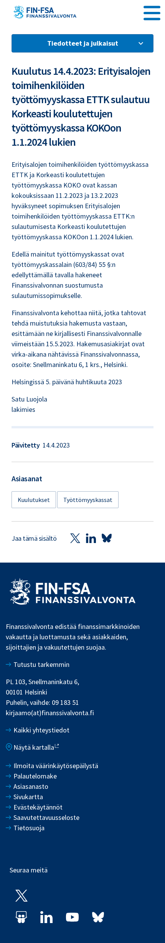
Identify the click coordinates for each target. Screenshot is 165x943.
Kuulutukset (34, 500)
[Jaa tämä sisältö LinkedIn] (91, 538)
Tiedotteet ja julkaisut (82, 43)
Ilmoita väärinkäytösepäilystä (55, 765)
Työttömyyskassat (87, 500)
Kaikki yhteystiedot (41, 730)
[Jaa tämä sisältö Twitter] (75, 538)
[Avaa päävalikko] (152, 11)
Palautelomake (35, 776)
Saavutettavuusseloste (46, 817)
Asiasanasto (30, 786)
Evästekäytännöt (38, 807)
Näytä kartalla (33, 747)
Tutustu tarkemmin (41, 664)
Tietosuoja (29, 827)
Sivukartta (28, 796)
